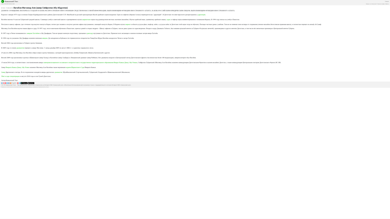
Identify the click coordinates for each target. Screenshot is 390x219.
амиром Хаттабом (33, 33)
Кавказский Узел (11, 1)
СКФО (2, 3)
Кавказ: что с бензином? (371, 3)
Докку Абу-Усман (23, 67)
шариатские (86, 19)
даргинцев (201, 14)
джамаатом (20, 48)
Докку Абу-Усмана (130, 62)
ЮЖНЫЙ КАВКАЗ (8, 3)
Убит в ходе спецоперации (10, 76)
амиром (44, 38)
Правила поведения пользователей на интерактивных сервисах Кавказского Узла (25, 87)
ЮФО (13, 3)
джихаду (90, 33)
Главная (387, 1)
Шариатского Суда (77, 67)
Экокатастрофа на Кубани (383, 3)
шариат (128, 24)
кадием (68, 67)
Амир (3, 72)
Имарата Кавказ (11, 67)
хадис (169, 19)
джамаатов (58, 72)
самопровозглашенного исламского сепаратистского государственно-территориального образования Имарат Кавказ (83, 62)
